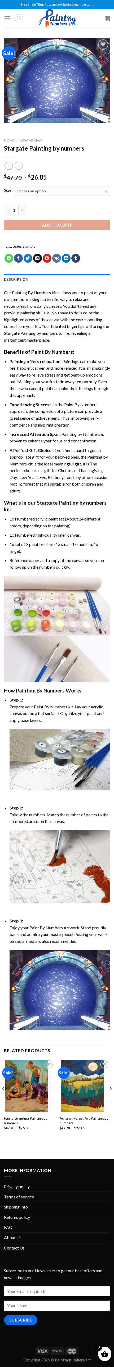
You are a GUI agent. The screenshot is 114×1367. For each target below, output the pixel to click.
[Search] (19, 18)
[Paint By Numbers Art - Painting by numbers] (57, 18)
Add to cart (57, 224)
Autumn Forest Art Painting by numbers (84, 1120)
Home (9, 140)
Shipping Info (16, 1206)
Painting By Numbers (31, 292)
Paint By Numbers (52, 352)
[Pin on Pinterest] (47, 258)
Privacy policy (17, 1186)
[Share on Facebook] (18, 258)
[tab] (57, 279)
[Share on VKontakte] (56, 258)
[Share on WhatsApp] (9, 258)
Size (7, 190)
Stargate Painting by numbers (31, 333)
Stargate (29, 246)
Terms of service (19, 1196)
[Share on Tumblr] (75, 258)
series (16, 246)
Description (16, 279)
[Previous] (3, 1099)
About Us (12, 1237)
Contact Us (14, 1247)
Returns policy (17, 1217)
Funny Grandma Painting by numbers (25, 1120)
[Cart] (107, 18)
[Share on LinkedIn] (66, 258)
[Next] (110, 1099)
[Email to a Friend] (37, 258)
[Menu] (7, 18)
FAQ (8, 1227)
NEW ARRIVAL (31, 140)
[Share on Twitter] (28, 258)
